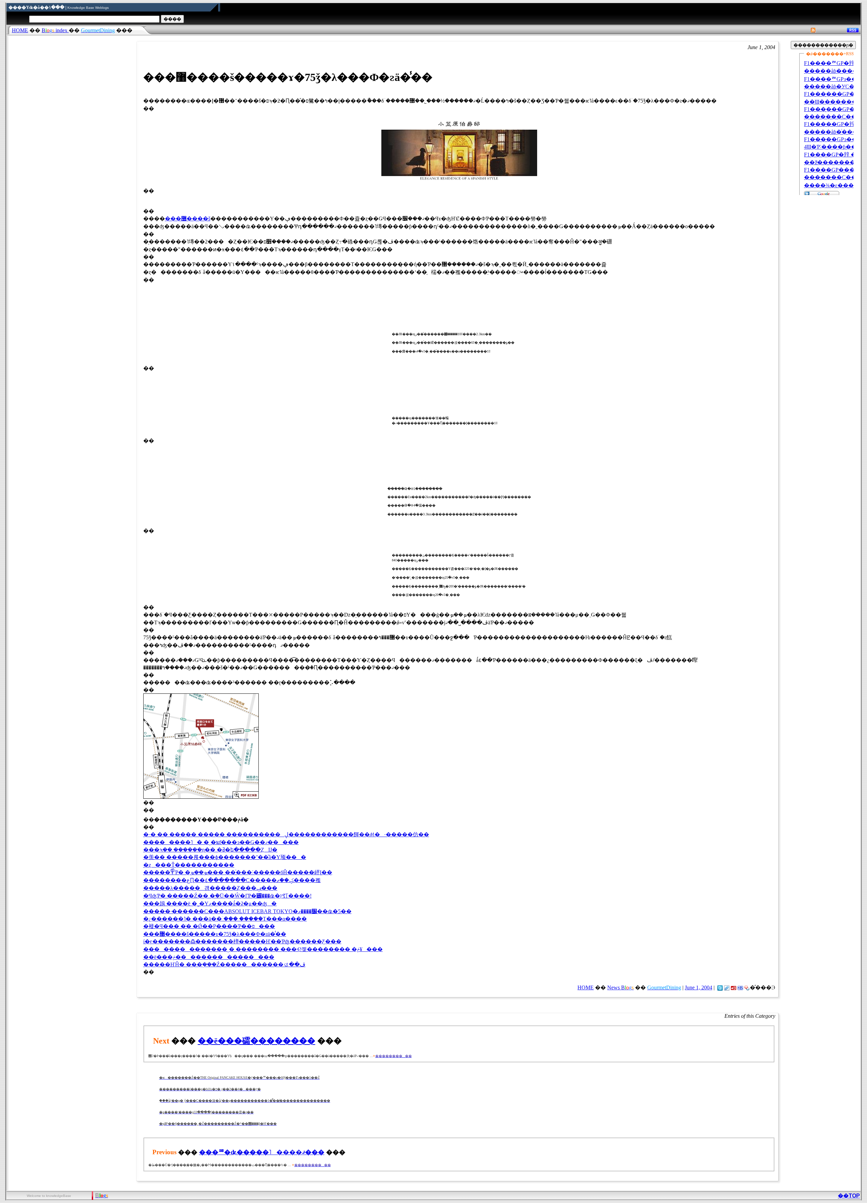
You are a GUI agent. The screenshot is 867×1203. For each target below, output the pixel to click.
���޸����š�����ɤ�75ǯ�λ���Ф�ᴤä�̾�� (214, 934)
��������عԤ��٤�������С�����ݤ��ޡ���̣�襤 (232, 880)
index (55, 30)
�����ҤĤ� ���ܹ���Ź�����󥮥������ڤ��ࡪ (224, 964)
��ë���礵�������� (256, 1040)
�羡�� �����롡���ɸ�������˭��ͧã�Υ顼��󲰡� (224, 857)
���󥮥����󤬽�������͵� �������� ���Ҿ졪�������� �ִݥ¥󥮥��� (263, 949)
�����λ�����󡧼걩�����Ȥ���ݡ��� (210, 888)
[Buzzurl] (733, 987)
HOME (20, 30)
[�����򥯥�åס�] (726, 987)
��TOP (849, 1196)
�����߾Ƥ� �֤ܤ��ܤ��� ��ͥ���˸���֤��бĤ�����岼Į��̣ (237, 872)
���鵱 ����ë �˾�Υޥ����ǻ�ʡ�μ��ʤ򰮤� (210, 903)
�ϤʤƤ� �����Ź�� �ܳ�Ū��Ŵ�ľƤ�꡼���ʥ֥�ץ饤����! (227, 896)
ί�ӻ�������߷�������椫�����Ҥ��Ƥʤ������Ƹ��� (242, 941)
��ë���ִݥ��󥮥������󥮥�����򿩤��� (208, 957)
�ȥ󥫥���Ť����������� (188, 865)
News (620, 987)
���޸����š (187, 218)
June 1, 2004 (698, 987)
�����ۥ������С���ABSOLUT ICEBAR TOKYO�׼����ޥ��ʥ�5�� (247, 911)
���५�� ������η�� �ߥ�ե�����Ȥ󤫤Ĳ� (210, 850)
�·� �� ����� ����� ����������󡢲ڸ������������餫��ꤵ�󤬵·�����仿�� (286, 834)
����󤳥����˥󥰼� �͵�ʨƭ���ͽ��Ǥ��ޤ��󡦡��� (221, 842)
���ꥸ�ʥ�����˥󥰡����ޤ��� (261, 1152)
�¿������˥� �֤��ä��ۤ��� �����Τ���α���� (225, 919)
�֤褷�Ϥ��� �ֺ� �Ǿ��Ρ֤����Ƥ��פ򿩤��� (209, 926)
